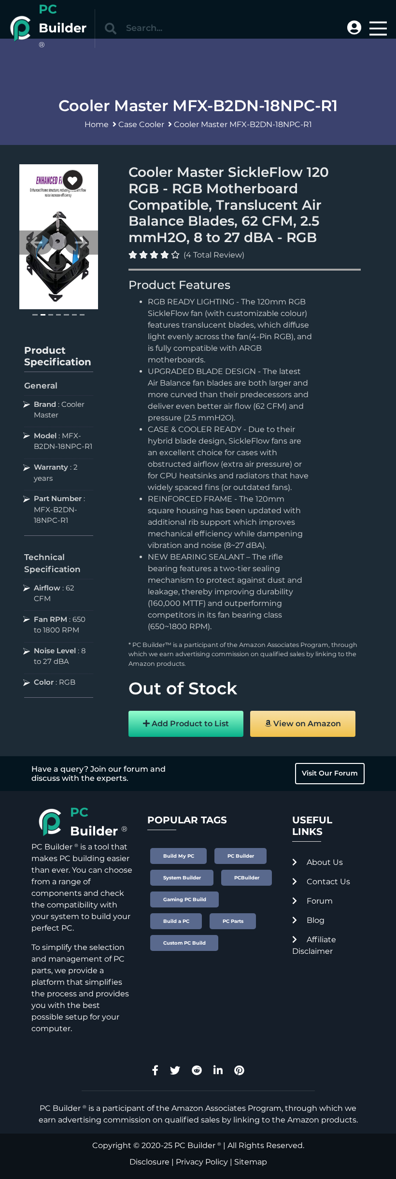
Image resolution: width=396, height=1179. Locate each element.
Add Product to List (189, 723)
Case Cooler (141, 124)
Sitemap (250, 1161)
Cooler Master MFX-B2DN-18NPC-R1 (243, 124)
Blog (315, 920)
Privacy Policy (202, 1161)
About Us (324, 862)
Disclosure (149, 1161)
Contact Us (327, 881)
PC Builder (194, 1145)
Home (97, 124)
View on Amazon (306, 723)
